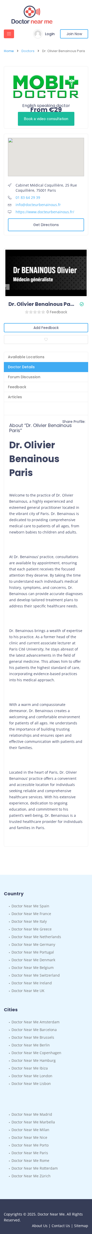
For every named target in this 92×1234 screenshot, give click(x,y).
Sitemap (81, 1225)
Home (9, 51)
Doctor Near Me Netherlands (36, 936)
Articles (15, 397)
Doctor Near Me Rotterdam (35, 1168)
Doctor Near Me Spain (30, 905)
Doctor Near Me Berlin (31, 1045)
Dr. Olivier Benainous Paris (42, 304)
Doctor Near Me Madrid (32, 1114)
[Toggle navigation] (9, 34)
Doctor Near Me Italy (29, 921)
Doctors (27, 51)
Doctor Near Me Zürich (31, 1175)
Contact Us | (63, 1225)
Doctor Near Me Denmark (33, 959)
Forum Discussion (24, 377)
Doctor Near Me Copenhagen (36, 1052)
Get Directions (46, 224)
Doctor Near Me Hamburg (34, 1060)
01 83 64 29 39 (28, 197)
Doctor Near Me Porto (30, 1145)
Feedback (17, 387)
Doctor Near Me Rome (30, 1160)
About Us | (42, 1225)
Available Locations (26, 356)
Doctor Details (21, 367)
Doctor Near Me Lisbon (31, 1083)
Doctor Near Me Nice (29, 1137)
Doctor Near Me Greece (32, 929)
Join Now (74, 33)
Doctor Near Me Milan (30, 1129)
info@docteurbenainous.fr (38, 204)
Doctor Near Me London (32, 1075)
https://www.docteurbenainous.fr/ (45, 211)
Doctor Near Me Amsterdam (36, 1021)
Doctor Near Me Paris (30, 1152)
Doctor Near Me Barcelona (34, 1029)
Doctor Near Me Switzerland (36, 975)
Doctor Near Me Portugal (33, 952)
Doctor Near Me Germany (33, 944)
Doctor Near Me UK (28, 990)
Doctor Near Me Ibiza (30, 1068)
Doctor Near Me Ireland (32, 982)
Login (50, 33)
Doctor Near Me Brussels (33, 1037)
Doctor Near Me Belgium (33, 967)
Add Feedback (46, 327)
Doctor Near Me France (31, 913)
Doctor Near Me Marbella (33, 1122)
